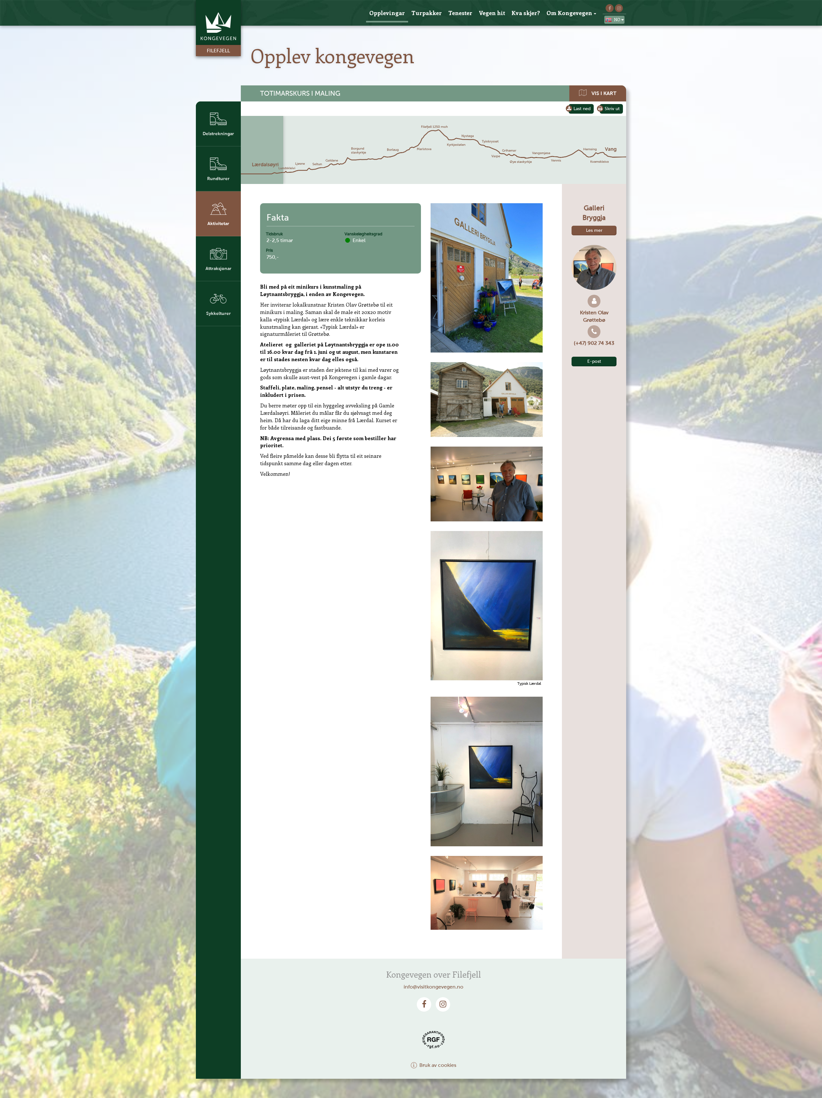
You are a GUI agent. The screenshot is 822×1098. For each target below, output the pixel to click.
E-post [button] (594, 361)
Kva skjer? (526, 13)
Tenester (460, 13)
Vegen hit (492, 13)
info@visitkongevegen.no (433, 986)
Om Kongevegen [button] (569, 13)
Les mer (594, 230)
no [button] (617, 19)
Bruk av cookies (437, 1065)
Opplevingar (387, 13)
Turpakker (426, 13)
